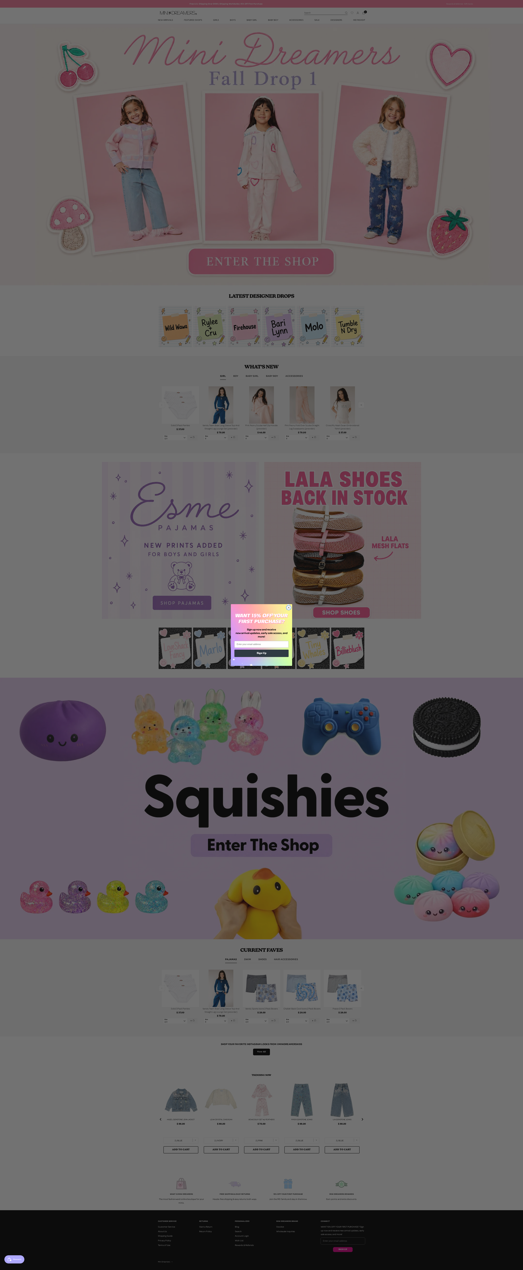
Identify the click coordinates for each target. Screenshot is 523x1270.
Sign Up (261, 653)
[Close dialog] (288, 607)
